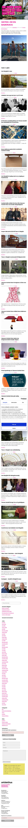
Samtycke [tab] (5, 402)
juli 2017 (3, 645)
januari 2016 (4, 655)
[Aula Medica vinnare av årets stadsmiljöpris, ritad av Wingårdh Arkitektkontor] (14, 440)
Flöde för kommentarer (6, 723)
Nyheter (19, 10)
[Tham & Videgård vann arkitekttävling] (14, 466)
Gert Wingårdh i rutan (6, 71)
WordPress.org (5, 725)
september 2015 (5, 662)
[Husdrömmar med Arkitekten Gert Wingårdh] (14, 544)
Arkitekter (17, 7)
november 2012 (5, 696)
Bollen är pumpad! (5, 608)
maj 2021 (3, 625)
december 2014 (5, 668)
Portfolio (9, 7)
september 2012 (5, 699)
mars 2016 (4, 652)
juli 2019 (3, 634)
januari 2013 (4, 693)
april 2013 (4, 688)
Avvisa (14, 428)
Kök (2, 709)
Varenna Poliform (5, 715)
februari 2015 (4, 665)
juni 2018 (3, 640)
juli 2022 (3, 622)
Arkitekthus (14, 3)
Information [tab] (14, 402)
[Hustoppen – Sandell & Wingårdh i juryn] (14, 592)
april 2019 (4, 635)
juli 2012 (3, 703)
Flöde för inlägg (5, 722)
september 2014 (5, 670)
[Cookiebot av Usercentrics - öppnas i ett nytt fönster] (21, 399)
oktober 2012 (4, 698)
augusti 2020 (4, 627)
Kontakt (11, 13)
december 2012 (5, 694)
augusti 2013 (4, 683)
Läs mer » (3, 92)
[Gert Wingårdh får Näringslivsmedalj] (14, 491)
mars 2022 (4, 624)
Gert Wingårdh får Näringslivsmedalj (10, 475)
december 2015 (5, 657)
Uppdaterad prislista (5, 609)
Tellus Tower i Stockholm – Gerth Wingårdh (12, 553)
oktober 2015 (4, 660)
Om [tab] (23, 402)
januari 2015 (4, 666)
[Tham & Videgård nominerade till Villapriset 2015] (14, 273)
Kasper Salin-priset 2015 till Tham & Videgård (12, 231)
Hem (4, 7)
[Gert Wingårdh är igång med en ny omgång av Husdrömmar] (14, 193)
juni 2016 (3, 648)
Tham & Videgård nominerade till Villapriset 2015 (13, 257)
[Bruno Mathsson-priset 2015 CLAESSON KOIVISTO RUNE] (14, 166)
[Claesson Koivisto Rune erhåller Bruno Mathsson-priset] (14, 328)
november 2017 (5, 643)
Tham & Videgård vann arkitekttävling (10, 450)
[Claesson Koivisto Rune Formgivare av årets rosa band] (14, 301)
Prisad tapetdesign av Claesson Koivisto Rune (12, 370)
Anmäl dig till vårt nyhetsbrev (9, 730)
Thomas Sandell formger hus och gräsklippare (12, 502)
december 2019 (5, 630)
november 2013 (5, 680)
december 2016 (5, 647)
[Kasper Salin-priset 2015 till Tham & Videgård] (14, 247)
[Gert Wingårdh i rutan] (14, 87)
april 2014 (4, 675)
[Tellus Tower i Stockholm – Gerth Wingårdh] (14, 569)
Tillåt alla (14, 424)
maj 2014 (3, 673)
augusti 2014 (4, 671)
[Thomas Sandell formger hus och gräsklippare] (14, 518)
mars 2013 (4, 689)
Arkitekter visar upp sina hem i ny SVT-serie (12, 95)
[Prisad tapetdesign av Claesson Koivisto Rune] (14, 386)
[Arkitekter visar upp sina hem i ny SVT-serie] (14, 111)
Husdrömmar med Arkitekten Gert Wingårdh (12, 528)
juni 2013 (3, 685)
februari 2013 (4, 691)
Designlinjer (6, 10)
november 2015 (5, 658)
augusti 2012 (4, 701)
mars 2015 (4, 663)
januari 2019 (4, 637)
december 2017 (5, 642)
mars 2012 (4, 704)
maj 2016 (3, 650)
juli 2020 (3, 629)
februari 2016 (4, 653)
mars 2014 (4, 676)
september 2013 (5, 681)
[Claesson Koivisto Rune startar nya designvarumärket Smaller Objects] (14, 361)
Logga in (3, 720)
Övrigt (16, 73)
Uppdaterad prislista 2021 (7, 611)
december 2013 (5, 678)
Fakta (13, 10)
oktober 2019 (4, 632)
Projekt (5, 13)
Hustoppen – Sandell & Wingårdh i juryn (11, 579)
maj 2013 (3, 686)
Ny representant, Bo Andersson (8, 613)
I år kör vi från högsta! (6, 614)
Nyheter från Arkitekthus (6, 710)
